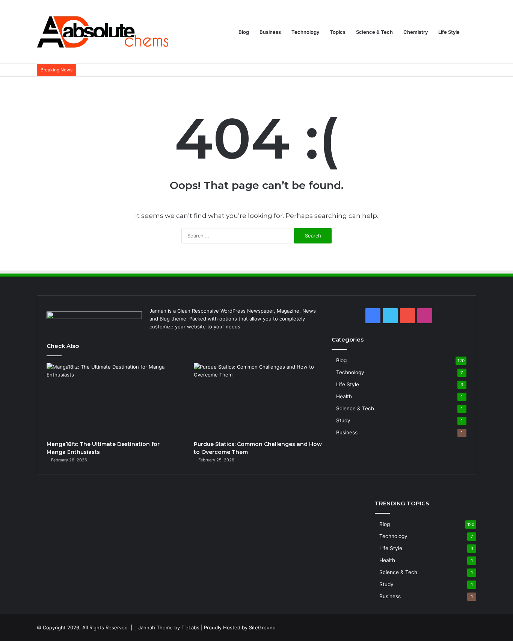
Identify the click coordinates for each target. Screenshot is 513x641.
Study (343, 420)
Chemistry (415, 32)
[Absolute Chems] (102, 32)
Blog (243, 32)
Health (344, 396)
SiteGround (262, 627)
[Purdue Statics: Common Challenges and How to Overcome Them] (259, 400)
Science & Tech (374, 32)
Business (270, 32)
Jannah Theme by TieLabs (168, 627)
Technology (305, 32)
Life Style (449, 32)
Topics (338, 32)
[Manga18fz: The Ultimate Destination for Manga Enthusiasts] (112, 400)
